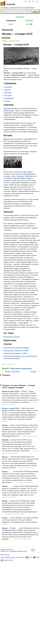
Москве (29, 178)
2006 (11, 185)
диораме (34, 228)
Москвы (11, 110)
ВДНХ (23, 178)
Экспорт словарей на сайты (8, 557)
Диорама (7, 108)
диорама (31, 75)
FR (37, 1)
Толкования (11, 20)
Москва (4, 425)
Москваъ (33, 371)
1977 (5, 141)
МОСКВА (5, 440)
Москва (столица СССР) (10, 391)
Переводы (29, 20)
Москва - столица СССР (10, 408)
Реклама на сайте (22, 551)
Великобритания (29, 174)
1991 (18, 180)
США (25, 148)
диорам (13, 79)
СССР (12, 148)
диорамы (29, 123)
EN (26, 1)
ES (33, 1)
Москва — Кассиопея (12, 371)
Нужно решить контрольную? (21, 368)
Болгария (7, 176)
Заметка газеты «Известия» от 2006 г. (16, 350)
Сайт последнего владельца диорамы (16, 347)
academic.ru (8, 3)
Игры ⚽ (29, 24)
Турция (13, 176)
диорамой (14, 220)
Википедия (20, 17)
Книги (11, 24)
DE (29, 1)
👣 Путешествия (5, 554)
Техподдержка (13, 551)
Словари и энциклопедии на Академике (18, 8)
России (20, 79)
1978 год (22, 228)
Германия (20, 176)
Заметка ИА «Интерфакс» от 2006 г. (16, 353)
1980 (27, 176)
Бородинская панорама (12, 336)
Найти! (35, 11)
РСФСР (6, 225)
